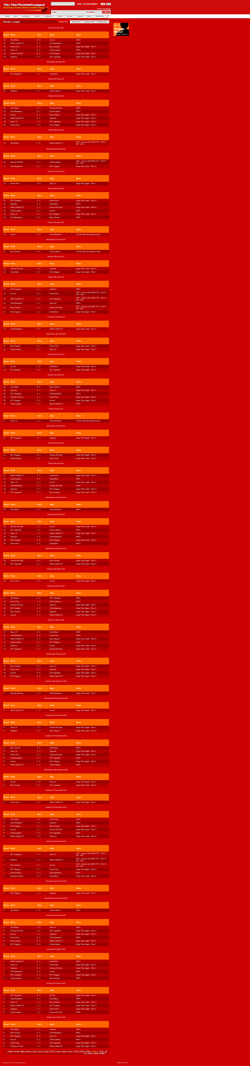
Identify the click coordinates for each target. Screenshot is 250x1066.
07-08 (16, 1052)
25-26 (102, 1054)
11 (4, 329)
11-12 (40, 1052)
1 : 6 (38, 537)
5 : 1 (38, 968)
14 (4, 598)
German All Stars (16, 53)
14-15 (58, 1052)
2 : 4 (38, 125)
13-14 (52, 1052)
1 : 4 (38, 162)
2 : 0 (38, 143)
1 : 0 (38, 201)
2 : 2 (38, 486)
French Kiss (15, 47)
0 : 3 (38, 543)
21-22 (101, 1052)
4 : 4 (38, 400)
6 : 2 (38, 166)
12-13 (46, 1052)
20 (4, 387)
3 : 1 (38, 349)
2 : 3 (38, 47)
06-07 (10, 1052)
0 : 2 (38, 43)
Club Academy (55, 50)
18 (4, 108)
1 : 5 (38, 204)
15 (4, 201)
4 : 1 (38, 91)
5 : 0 (38, 598)
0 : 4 (38, 50)
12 (4, 143)
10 (4, 91)
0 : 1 (38, 111)
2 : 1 (38, 57)
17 (4, 632)
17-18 (76, 1052)
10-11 (34, 1052)
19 (4, 527)
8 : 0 (38, 40)
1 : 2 (38, 299)
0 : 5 (38, 53)
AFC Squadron (55, 57)
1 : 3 (38, 122)
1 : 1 (38, 289)
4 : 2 (38, 211)
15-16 (64, 1052)
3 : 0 (38, 217)
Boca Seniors (55, 47)
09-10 (28, 1052)
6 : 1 (38, 1036)
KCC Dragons (55, 53)
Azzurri (52, 40)
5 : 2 (38, 115)
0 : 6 (38, 632)
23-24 (90, 1054)
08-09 (22, 1052)
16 (4, 162)
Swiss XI (13, 50)
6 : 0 (38, 458)
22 (4, 40)
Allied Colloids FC (17, 43)
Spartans (13, 57)
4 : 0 (38, 329)
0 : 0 (38, 673)
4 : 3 (38, 482)
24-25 (96, 1054)
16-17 (70, 1052)
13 (4, 475)
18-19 (82, 1052)
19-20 (88, 1052)
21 (4, 289)
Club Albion (14, 40)
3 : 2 (38, 74)
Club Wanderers (56, 43)
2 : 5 (38, 612)
